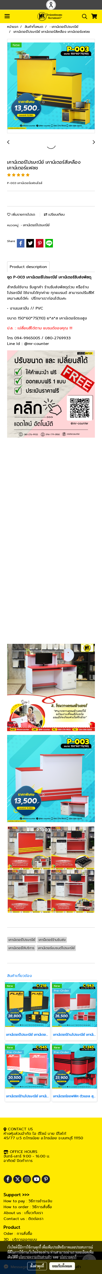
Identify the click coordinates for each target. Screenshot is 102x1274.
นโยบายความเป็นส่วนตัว (35, 1257)
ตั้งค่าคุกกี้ (37, 1266)
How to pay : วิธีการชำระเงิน (28, 1201)
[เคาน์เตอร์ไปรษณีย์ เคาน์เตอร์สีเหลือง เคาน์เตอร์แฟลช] (51, 86)
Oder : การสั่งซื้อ (18, 1233)
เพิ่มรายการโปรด (22, 214)
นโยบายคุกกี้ (68, 1257)
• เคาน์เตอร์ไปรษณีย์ (35, 225)
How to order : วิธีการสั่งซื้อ (28, 1207)
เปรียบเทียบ (56, 214)
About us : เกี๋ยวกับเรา (23, 1213)
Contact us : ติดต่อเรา (23, 1219)
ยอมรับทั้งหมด (62, 1266)
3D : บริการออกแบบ (20, 1239)
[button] (83, 16)
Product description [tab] (28, 267)
